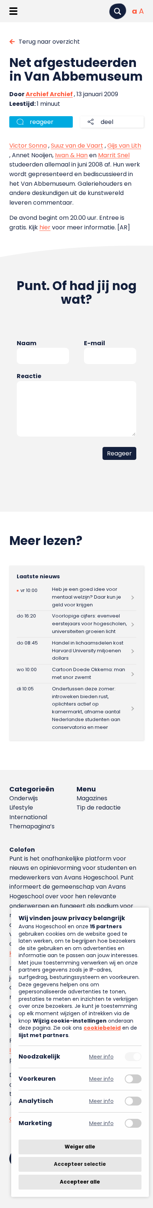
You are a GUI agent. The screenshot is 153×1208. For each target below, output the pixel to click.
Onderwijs (23, 798)
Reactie (29, 376)
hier (45, 227)
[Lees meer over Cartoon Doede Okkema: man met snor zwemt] (76, 673)
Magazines (91, 798)
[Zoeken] (117, 11)
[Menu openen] (13, 11)
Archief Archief (49, 94)
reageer (41, 122)
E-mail (94, 343)
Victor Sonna (28, 145)
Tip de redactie (98, 807)
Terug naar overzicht (49, 41)
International (28, 817)
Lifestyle (21, 807)
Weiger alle (80, 1146)
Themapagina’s (32, 826)
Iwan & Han (71, 155)
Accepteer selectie (80, 1164)
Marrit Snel (114, 155)
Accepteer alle (80, 1181)
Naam (26, 343)
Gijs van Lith (124, 145)
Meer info (101, 1056)
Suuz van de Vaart (77, 145)
